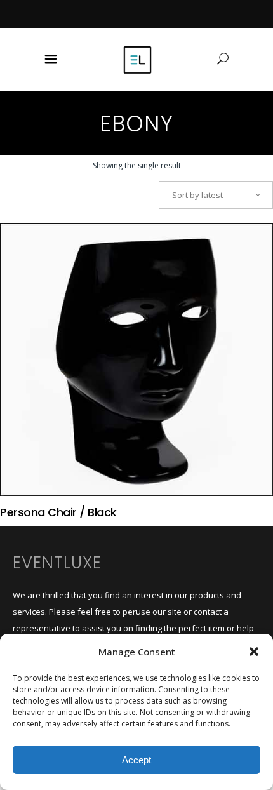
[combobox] (216, 195)
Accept (136, 759)
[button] (254, 651)
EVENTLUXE (57, 562)
